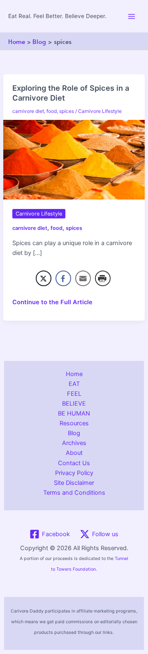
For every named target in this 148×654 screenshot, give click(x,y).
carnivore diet (28, 111)
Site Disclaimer (74, 482)
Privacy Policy (74, 473)
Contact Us (74, 463)
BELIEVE (74, 403)
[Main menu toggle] (131, 16)
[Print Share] (103, 278)
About (74, 453)
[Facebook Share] (63, 278)
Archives (74, 443)
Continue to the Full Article (52, 302)
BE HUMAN (74, 413)
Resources (74, 423)
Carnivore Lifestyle (100, 111)
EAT (74, 384)
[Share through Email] (83, 278)
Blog (74, 433)
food (51, 111)
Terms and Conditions (74, 492)
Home (74, 374)
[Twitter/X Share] (43, 278)
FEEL (74, 393)
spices (66, 111)
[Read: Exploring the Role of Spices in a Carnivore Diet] (74, 159)
